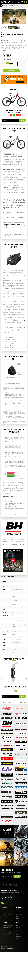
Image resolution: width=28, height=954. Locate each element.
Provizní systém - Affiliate (7, 925)
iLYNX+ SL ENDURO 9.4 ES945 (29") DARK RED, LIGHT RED (14, 112)
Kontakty (17, 918)
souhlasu (2, 880)
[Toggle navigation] (25, 2)
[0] (21, 2)
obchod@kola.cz (8, 903)
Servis (17, 916)
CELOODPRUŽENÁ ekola (14, 5)
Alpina (17, 934)
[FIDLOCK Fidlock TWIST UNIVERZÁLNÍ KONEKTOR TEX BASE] (14, 672)
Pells (17, 925)
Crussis (17, 929)
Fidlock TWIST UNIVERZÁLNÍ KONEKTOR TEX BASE (14, 688)
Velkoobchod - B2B (6, 927)
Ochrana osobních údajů (7, 932)
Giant (17, 940)
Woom (17, 942)
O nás (17, 913)
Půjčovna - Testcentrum (20, 914)
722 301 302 (8, 897)
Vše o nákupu (18, 911)
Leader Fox (18, 927)
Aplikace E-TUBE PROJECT (12, 320)
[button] (26, 105)
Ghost (17, 938)
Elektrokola (5, 5)
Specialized (18, 931)
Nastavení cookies (6, 934)
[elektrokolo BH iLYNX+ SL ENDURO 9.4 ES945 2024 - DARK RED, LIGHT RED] (14, 99)
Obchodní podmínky (7, 929)
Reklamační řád (6, 931)
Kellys (17, 932)
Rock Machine (18, 936)
